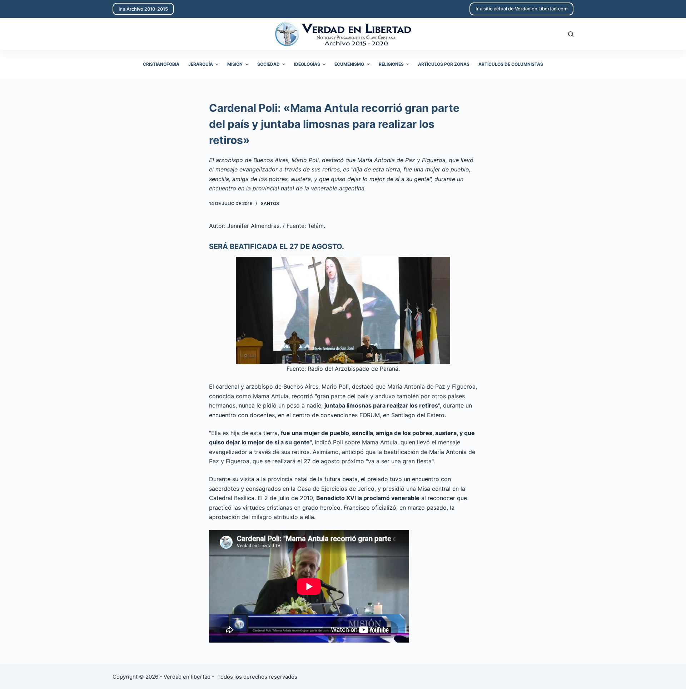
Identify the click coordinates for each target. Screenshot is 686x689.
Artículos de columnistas (510, 64)
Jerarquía (200, 64)
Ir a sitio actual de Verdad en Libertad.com (521, 8)
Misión (235, 64)
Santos (270, 203)
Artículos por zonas (443, 64)
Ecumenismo (349, 64)
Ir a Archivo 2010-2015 (143, 9)
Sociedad (268, 64)
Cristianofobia (161, 64)
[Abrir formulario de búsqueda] (570, 34)
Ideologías (307, 64)
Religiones (391, 64)
